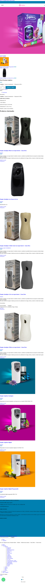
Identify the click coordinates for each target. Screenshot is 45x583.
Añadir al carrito (11, 87)
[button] (3, 579)
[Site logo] (22, 6)
